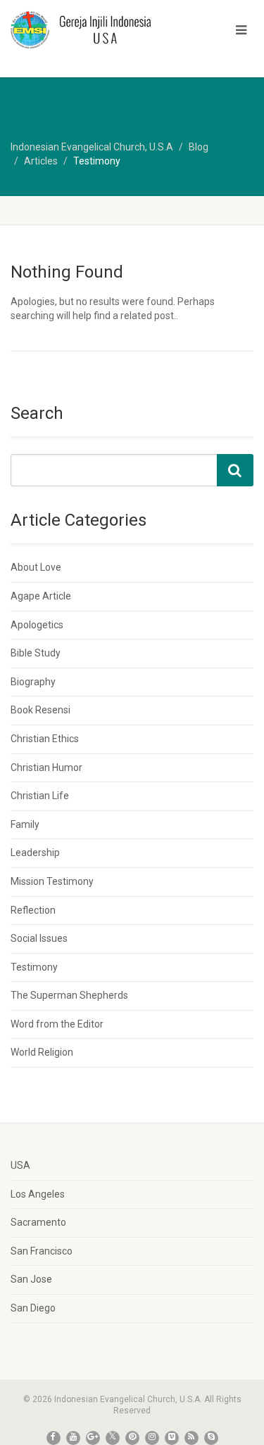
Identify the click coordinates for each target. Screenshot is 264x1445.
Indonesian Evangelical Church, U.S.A (92, 147)
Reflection (33, 910)
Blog (198, 147)
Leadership (35, 852)
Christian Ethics (45, 738)
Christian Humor (46, 767)
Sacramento (38, 1222)
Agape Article (41, 596)
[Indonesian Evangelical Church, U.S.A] (88, 29)
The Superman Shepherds (69, 995)
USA (20, 1165)
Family (25, 824)
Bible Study (36, 653)
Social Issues (39, 938)
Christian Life (40, 795)
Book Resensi (40, 709)
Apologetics (37, 624)
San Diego (33, 1308)
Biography (33, 681)
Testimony (34, 967)
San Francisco (42, 1251)
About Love (36, 567)
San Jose (31, 1279)
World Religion (42, 1052)
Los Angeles (38, 1194)
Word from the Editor (57, 1024)
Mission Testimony (52, 881)
